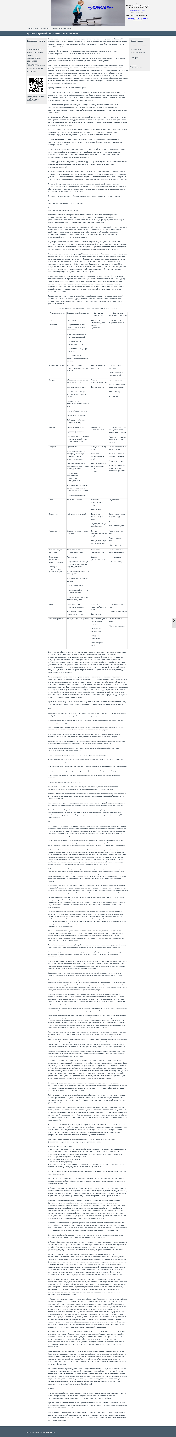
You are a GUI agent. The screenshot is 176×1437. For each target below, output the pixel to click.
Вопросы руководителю (35, 49)
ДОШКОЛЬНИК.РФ (33, 61)
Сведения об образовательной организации (137, 19)
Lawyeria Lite (30, 1432)
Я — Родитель (31, 71)
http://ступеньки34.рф (137, 10)
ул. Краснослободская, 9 (138, 52)
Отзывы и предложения (35, 52)
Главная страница (33, 28)
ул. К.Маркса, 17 (135, 49)
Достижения (45, 28)
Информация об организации (61, 28)
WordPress (51, 1432)
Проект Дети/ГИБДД (33, 58)
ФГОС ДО (30, 55)
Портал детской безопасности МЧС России (36, 64)
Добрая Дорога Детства (35, 68)
